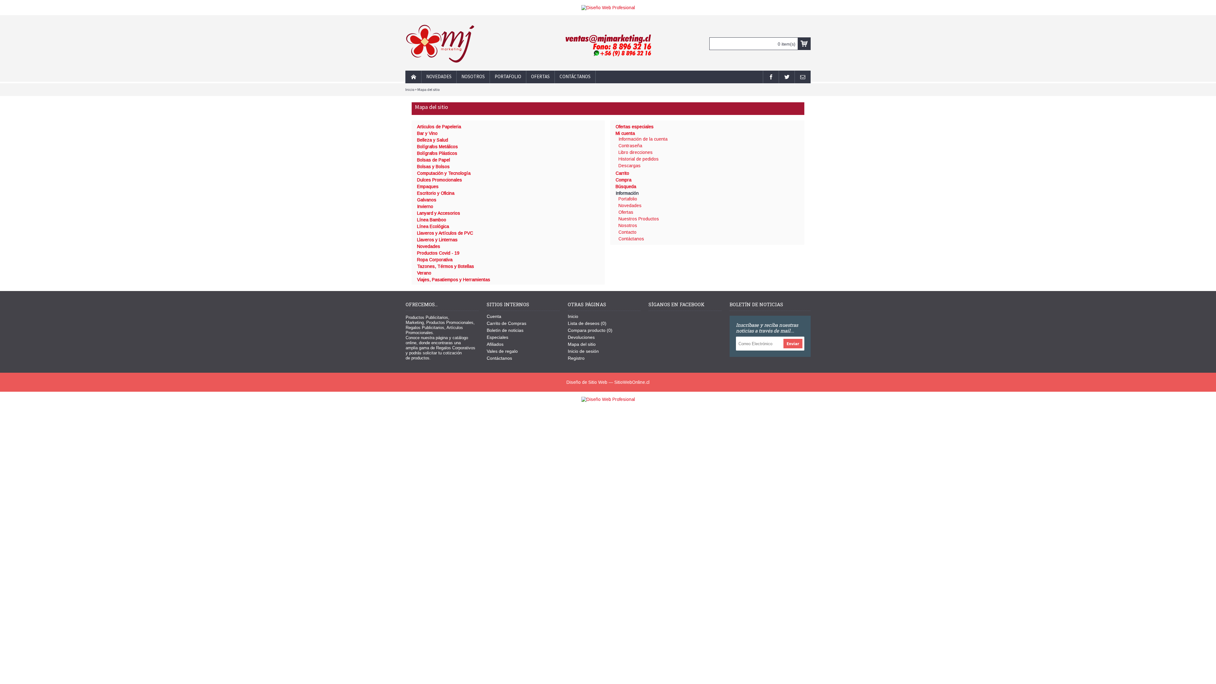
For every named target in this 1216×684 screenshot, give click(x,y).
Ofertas (625, 212)
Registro (576, 358)
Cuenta (494, 316)
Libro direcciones (635, 152)
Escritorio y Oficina (435, 193)
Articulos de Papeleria (439, 126)
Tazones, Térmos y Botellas (445, 266)
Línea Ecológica (433, 226)
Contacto (627, 232)
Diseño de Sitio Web (587, 382)
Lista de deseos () (587, 323)
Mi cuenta (625, 133)
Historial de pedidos (638, 159)
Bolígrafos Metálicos (437, 146)
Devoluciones (581, 337)
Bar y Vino (427, 133)
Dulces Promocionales (439, 179)
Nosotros (627, 225)
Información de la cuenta (643, 139)
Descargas (629, 165)
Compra (623, 179)
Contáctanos (631, 238)
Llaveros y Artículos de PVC (445, 233)
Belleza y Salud (432, 139)
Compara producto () (590, 330)
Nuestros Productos (638, 218)
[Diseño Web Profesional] (608, 7)
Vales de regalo (502, 351)
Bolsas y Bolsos (433, 166)
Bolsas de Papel (433, 159)
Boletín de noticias (505, 330)
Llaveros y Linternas (437, 239)
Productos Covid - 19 (438, 253)
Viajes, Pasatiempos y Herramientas (453, 279)
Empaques (428, 186)
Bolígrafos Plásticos (437, 153)
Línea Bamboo (431, 219)
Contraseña (630, 145)
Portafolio (627, 198)
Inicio (409, 89)
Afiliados (495, 344)
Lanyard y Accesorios (438, 213)
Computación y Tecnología (444, 173)
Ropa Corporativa (435, 259)
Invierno (425, 206)
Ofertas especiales (635, 126)
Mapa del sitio (428, 89)
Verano (424, 273)
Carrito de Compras (506, 323)
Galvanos (426, 199)
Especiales (497, 337)
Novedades (428, 246)
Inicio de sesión (583, 351)
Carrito (622, 173)
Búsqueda (626, 186)
